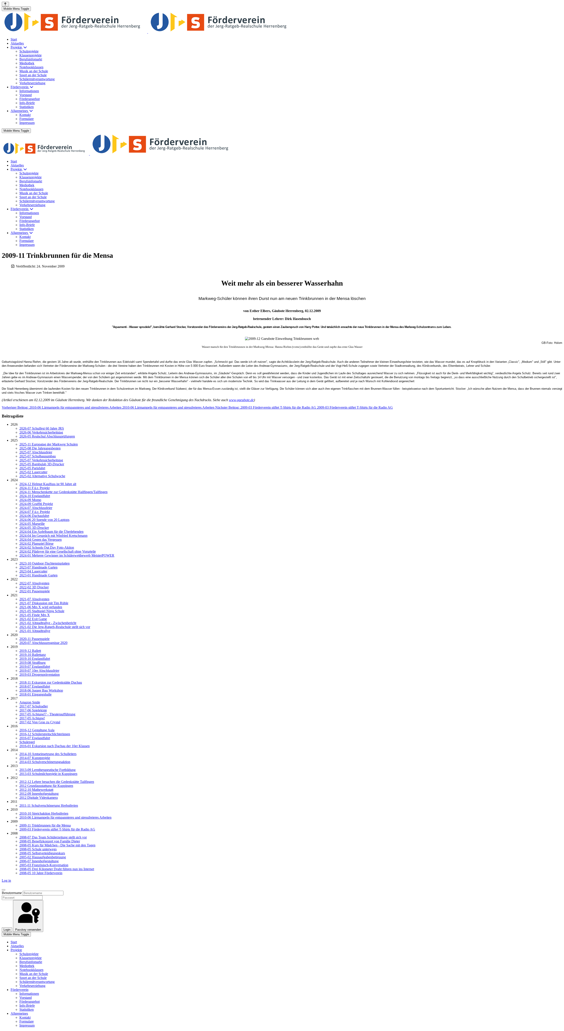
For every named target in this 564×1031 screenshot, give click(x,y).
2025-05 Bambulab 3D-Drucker (41, 464)
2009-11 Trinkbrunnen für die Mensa (45, 825)
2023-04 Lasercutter (33, 571)
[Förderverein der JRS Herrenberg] (147, 32)
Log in (6, 880)
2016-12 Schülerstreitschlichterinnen (44, 734)
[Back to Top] (5, 4)
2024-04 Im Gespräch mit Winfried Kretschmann (53, 535)
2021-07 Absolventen (34, 599)
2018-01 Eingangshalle (35, 694)
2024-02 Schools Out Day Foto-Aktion (46, 547)
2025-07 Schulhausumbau (37, 456)
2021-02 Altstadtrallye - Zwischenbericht (47, 623)
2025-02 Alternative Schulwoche (42, 476)
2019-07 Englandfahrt (34, 666)
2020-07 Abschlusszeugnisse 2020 (43, 643)
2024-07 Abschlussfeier (35, 508)
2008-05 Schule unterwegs (38, 849)
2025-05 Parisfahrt (32, 468)
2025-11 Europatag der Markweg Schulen (48, 444)
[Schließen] (3, 890)
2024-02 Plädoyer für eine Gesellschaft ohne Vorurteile (57, 551)
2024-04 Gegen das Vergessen (40, 539)
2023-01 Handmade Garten (38, 575)
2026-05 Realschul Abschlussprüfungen (47, 436)
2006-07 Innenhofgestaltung (39, 861)
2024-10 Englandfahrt (34, 496)
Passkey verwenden (28, 929)
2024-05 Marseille (32, 524)
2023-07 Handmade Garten (38, 567)
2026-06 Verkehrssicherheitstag (41, 432)
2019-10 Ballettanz (32, 655)
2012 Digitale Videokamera (38, 797)
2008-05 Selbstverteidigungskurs (42, 853)
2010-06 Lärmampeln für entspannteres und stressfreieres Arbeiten (65, 817)
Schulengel (27, 742)
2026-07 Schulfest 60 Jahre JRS (41, 428)
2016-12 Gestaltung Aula (36, 730)
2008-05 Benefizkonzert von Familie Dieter (49, 841)
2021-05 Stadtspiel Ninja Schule (41, 611)
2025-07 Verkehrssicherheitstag (41, 460)
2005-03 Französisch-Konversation (43, 865)
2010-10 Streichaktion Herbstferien (43, 813)
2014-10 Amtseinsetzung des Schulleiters (47, 754)
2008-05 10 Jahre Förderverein (40, 873)
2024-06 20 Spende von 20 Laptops (44, 520)
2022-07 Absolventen (34, 583)
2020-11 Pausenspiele (34, 639)
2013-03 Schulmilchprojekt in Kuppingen (48, 774)
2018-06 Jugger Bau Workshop (41, 690)
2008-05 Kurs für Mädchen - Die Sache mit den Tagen (57, 845)
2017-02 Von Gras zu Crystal (39, 722)
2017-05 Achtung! (32, 718)
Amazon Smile (29, 702)
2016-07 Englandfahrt (34, 738)
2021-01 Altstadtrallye (34, 631)
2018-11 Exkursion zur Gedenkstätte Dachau (50, 682)
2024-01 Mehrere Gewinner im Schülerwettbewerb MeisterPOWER (66, 555)
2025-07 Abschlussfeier (35, 452)
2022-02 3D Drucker (34, 587)
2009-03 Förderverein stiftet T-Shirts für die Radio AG (57, 829)
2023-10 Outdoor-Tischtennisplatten (44, 563)
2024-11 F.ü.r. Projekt (34, 488)
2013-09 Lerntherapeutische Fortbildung (47, 770)
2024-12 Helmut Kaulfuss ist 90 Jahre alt (47, 484)
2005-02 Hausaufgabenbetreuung (42, 857)
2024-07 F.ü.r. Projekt (34, 512)
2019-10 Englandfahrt (34, 659)
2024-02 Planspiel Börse (36, 543)
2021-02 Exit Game (33, 619)
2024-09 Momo (30, 500)
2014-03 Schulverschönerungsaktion (44, 762)
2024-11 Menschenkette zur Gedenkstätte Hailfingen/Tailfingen (63, 492)
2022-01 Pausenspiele (34, 591)
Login (7, 929)
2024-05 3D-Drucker (34, 528)
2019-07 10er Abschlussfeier (39, 670)
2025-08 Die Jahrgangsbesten (40, 448)
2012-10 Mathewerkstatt (36, 789)
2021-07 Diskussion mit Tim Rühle (43, 603)
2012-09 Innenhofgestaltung (39, 793)
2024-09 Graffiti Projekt (36, 504)
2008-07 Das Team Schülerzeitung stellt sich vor (53, 837)
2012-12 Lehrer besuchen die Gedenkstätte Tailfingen (56, 782)
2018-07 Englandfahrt (34, 686)
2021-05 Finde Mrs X (34, 615)
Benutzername (12, 893)
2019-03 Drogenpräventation (39, 674)
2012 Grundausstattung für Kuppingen (46, 786)
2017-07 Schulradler (33, 706)
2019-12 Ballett (30, 651)
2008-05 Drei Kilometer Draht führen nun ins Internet (56, 869)
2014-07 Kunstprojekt (34, 758)
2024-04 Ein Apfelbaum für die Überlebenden (51, 531)
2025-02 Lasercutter (33, 472)
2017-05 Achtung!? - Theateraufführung (47, 714)
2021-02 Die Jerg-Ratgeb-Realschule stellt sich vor (54, 627)
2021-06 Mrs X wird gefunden (40, 607)
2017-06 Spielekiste (33, 710)
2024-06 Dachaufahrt (34, 516)
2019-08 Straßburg (32, 662)
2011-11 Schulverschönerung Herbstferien (48, 805)
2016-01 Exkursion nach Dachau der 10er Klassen (54, 746)
